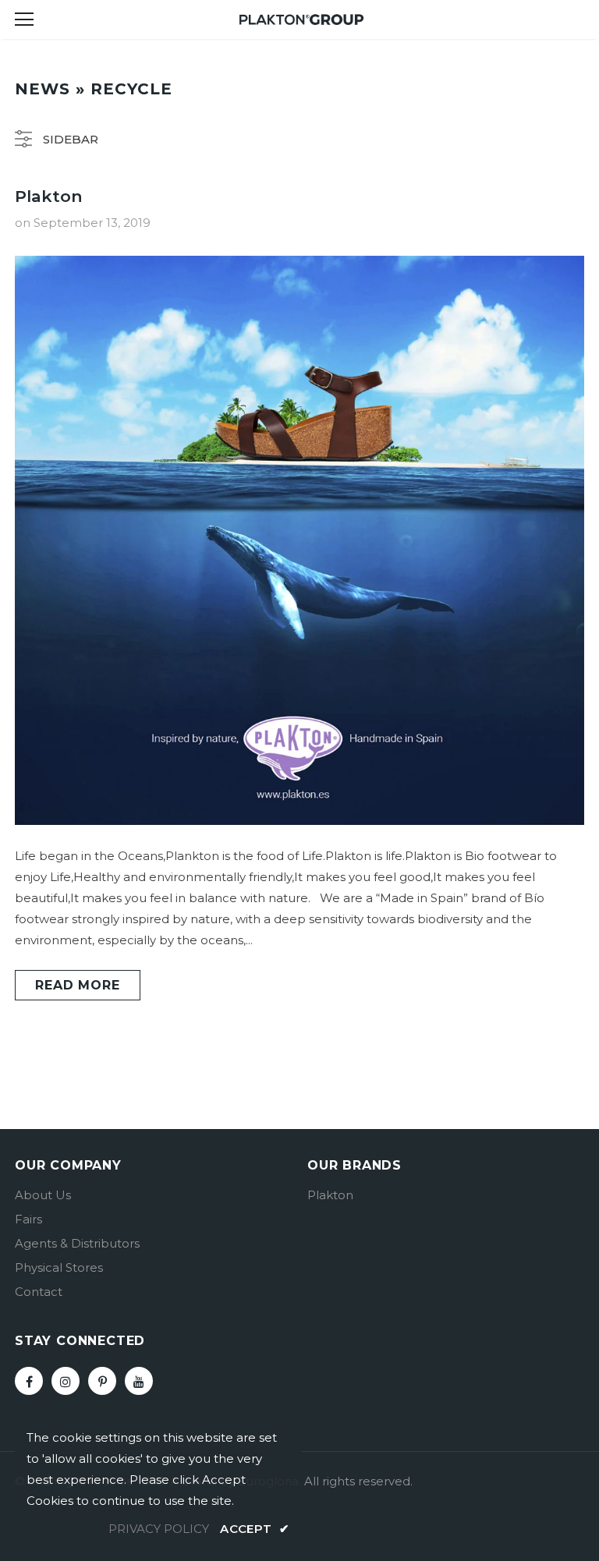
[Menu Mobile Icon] (24, 19)
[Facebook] (29, 1381)
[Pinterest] (102, 1381)
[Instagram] (65, 1381)
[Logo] (302, 18)
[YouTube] (139, 1381)
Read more (77, 985)
